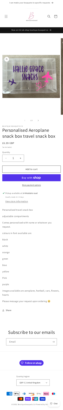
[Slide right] (38, 120)
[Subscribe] (53, 341)
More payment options (31, 185)
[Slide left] (24, 120)
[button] (6, 16)
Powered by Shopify (44, 404)
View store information (16, 201)
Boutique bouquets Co (26, 404)
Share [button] (8, 310)
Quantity (6, 152)
